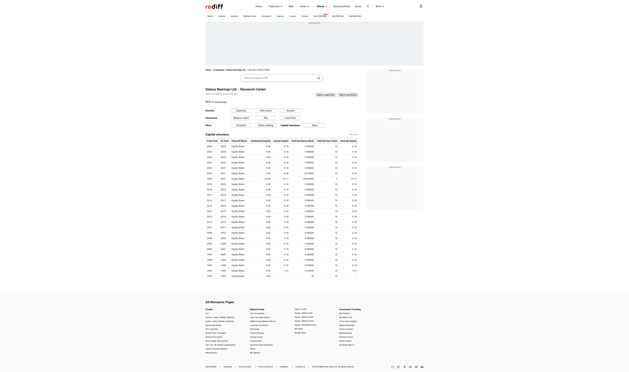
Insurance (266, 16)
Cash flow (290, 118)
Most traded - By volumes (217, 341)
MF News (299, 329)
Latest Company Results (216, 349)
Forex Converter (346, 329)
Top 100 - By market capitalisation (221, 345)
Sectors (234, 16)
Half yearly (266, 110)
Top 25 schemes (257, 313)
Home (259, 6)
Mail (291, 6)
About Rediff (211, 367)
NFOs (252, 349)
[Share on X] (398, 367)
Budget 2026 (300, 333)
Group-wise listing (213, 325)
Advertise (228, 367)
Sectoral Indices (346, 337)
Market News (211, 353)
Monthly (231, 317)
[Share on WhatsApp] (392, 367)
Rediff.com (324, 367)
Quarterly (241, 110)
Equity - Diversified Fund (305, 325)
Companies (219, 70)
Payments (274, 6)
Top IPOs (214, 329)
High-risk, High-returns (260, 317)
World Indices (345, 341)
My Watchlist (355, 16)
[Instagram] (410, 367)
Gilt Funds (254, 329)
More (378, 6)
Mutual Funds (250, 16)
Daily (216, 317)
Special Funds (256, 337)
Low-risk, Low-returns (259, 325)
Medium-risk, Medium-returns (263, 321)
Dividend (241, 125)
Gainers (280, 16)
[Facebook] (404, 367)
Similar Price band (214, 337)
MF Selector (255, 353)
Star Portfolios (320, 16)
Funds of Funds (257, 333)
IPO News (222, 333)
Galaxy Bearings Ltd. (236, 70)
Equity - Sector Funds (304, 317)
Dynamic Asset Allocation (261, 345)
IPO (207, 329)
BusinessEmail (342, 6)
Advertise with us (346, 345)
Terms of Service (265, 367)
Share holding (265, 125)
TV (367, 6)
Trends (304, 16)
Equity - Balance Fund (304, 321)
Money (320, 6)
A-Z (207, 313)
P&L (266, 118)
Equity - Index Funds (304, 313)
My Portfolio (337, 16)
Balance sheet (241, 118)
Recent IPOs (211, 333)
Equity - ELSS (300, 309)
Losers (292, 16)
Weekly (223, 317)
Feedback (284, 367)
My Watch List (345, 317)
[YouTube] (416, 367)
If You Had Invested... (348, 321)
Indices (221, 16)
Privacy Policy (245, 367)
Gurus (358, 6)
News (303, 6)
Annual (290, 110)
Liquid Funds (256, 341)
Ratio (315, 125)
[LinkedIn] (422, 367)
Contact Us (300, 367)
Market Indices (345, 333)
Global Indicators (346, 325)
